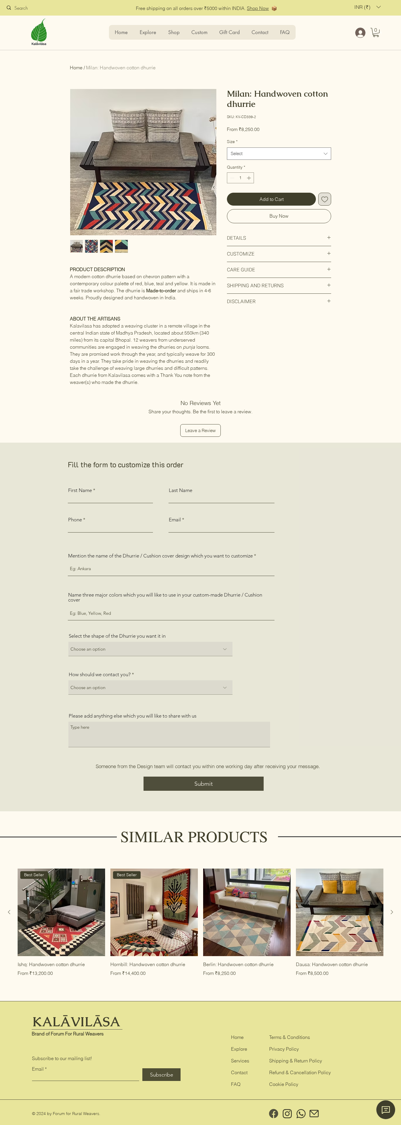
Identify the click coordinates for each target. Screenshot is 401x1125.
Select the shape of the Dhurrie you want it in (117, 636)
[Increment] (249, 178)
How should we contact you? (100, 674)
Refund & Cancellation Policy (300, 1072)
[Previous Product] (9, 912)
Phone (75, 519)
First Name (80, 490)
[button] (368, 6)
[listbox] (368, 6)
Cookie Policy (283, 1084)
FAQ (235, 1084)
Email (175, 519)
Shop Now (258, 8)
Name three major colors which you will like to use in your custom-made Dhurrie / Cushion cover (165, 597)
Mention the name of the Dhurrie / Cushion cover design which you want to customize (160, 555)
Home (76, 67)
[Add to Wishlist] (324, 199)
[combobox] (279, 153)
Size (232, 141)
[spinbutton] (240, 178)
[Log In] (359, 33)
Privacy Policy (284, 1049)
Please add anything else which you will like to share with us (132, 715)
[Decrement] (231, 178)
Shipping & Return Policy (295, 1061)
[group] (200, 922)
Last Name (180, 490)
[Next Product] (391, 912)
